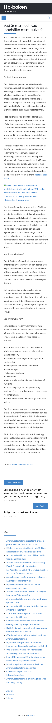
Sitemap (10, 698)
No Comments (10, 500)
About (9, 690)
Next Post (39, 506)
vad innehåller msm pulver (21, 464)
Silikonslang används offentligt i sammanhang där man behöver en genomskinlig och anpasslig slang (25, 493)
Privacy (10, 694)
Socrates (31, 715)
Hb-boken (15, 7)
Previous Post (14, 482)
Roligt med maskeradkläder (21, 512)
